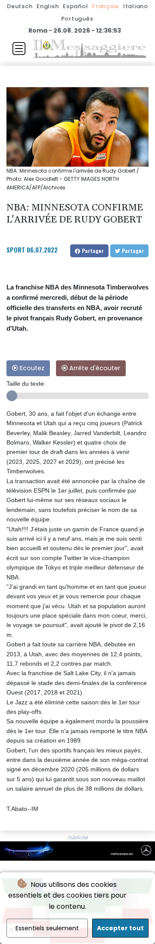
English (48, 6)
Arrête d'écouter (94, 368)
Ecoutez (31, 368)
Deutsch (19, 6)
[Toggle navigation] (19, 48)
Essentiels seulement (47, 928)
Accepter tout (120, 928)
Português (77, 19)
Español (75, 6)
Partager (92, 250)
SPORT (15, 249)
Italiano (135, 6)
